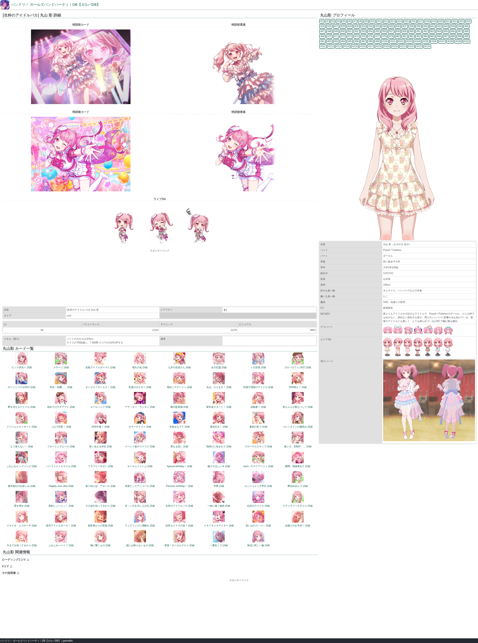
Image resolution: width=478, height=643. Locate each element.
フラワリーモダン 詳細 (100, 466)
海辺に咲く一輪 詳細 (258, 545)
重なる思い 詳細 (179, 446)
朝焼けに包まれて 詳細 (218, 446)
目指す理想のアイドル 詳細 (258, 387)
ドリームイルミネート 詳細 (22, 426)
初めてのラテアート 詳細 (61, 407)
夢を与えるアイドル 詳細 (21, 407)
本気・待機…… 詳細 (61, 387)
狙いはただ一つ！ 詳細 (258, 525)
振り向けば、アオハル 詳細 (100, 486)
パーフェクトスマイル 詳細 (61, 466)
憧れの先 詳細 (140, 367)
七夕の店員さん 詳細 (179, 367)
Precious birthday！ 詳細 (179, 486)
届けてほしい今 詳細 (218, 466)
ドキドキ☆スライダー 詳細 (219, 525)
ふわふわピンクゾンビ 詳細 (22, 466)
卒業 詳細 (219, 486)
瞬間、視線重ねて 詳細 (297, 466)
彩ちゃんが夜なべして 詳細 (298, 407)
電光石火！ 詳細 (219, 426)
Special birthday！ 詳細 (179, 466)
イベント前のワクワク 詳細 (140, 446)
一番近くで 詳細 (219, 545)
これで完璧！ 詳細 (61, 426)
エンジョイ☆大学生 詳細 (258, 486)
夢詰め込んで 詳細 (298, 486)
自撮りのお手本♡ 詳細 (297, 525)
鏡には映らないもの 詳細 (140, 545)
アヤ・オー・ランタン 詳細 (140, 407)
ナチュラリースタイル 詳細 (298, 505)
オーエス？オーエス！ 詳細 (100, 387)
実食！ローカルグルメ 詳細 (179, 545)
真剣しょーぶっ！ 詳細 (61, 505)
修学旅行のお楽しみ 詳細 (21, 486)
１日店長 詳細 (258, 367)
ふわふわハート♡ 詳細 (61, 545)
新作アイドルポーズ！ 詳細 (61, 525)
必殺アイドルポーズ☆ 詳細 (100, 367)
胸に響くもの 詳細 (100, 545)
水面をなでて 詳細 (179, 426)
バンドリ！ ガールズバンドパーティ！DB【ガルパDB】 (55, 5)
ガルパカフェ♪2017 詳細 (297, 367)
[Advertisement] (159, 279)
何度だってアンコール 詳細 (140, 486)
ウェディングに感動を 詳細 (140, 525)
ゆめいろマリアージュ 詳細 (258, 466)
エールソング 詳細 (100, 407)
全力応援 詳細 (218, 367)
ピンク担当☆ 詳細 (22, 367)
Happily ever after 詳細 (61, 486)
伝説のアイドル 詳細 (258, 505)
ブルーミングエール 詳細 (61, 446)
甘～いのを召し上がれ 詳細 (140, 505)
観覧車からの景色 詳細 (100, 525)
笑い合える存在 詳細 (100, 446)
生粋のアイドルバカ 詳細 (179, 505)
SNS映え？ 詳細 (298, 387)
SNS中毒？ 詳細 (100, 426)
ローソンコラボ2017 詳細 (21, 387)
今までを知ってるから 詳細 (22, 545)
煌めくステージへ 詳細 (179, 387)
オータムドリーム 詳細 (139, 466)
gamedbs (68, 640)
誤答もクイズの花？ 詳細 (179, 525)
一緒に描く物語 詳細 (218, 505)
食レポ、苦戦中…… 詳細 (297, 446)
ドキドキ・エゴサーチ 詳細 (22, 525)
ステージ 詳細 (61, 367)
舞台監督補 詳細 (179, 407)
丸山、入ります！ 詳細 (218, 387)
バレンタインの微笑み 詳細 (298, 426)
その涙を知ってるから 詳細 (100, 505)
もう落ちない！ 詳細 (21, 446)
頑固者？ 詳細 (258, 407)
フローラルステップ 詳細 (258, 446)
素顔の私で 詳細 (258, 426)
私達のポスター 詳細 (140, 387)
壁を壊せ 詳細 (21, 505)
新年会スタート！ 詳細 (218, 407)
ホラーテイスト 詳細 (140, 426)
